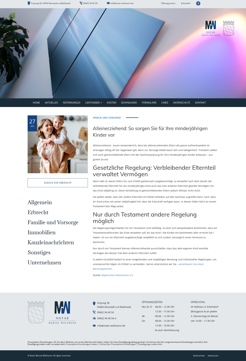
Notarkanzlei (71, 102)
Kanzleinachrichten (51, 242)
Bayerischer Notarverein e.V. (118, 275)
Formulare (149, 102)
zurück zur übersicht (58, 182)
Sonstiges (39, 252)
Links (164, 102)
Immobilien (42, 232)
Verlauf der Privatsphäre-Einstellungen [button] (118, 344)
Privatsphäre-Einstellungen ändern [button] (82, 344)
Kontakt (200, 102)
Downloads (129, 102)
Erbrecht (38, 212)
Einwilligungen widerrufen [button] (150, 344)
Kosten (111, 102)
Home (36, 102)
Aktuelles (51, 102)
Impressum (213, 355)
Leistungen (92, 102)
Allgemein (40, 202)
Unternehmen (44, 262)
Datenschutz (181, 102)
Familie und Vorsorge (53, 222)
